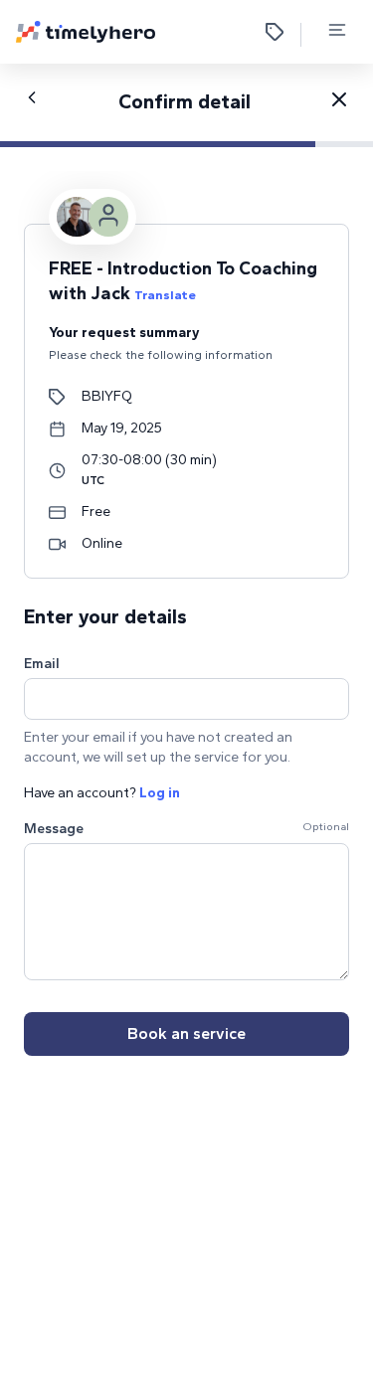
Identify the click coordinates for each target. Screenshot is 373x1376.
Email (42, 663)
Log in (159, 792)
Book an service (186, 1033)
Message (54, 828)
